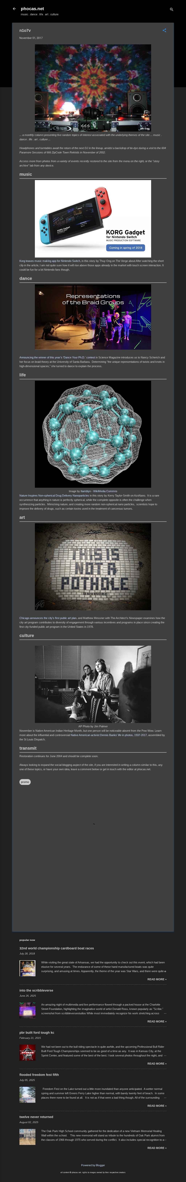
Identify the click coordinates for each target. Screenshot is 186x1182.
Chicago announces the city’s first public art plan (47, 618)
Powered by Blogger (93, 1165)
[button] (164, 30)
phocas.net (32, 8)
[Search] (171, 9)
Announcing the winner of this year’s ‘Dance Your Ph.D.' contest (57, 357)
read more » (157, 979)
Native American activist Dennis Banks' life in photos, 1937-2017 (109, 735)
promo (25, 782)
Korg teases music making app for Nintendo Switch (49, 260)
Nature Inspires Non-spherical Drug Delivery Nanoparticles (54, 495)
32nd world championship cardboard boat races (56, 948)
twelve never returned (36, 1117)
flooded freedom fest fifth (39, 1075)
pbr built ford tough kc (36, 1032)
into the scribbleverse (36, 990)
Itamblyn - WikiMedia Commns (99, 491)
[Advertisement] (93, 897)
